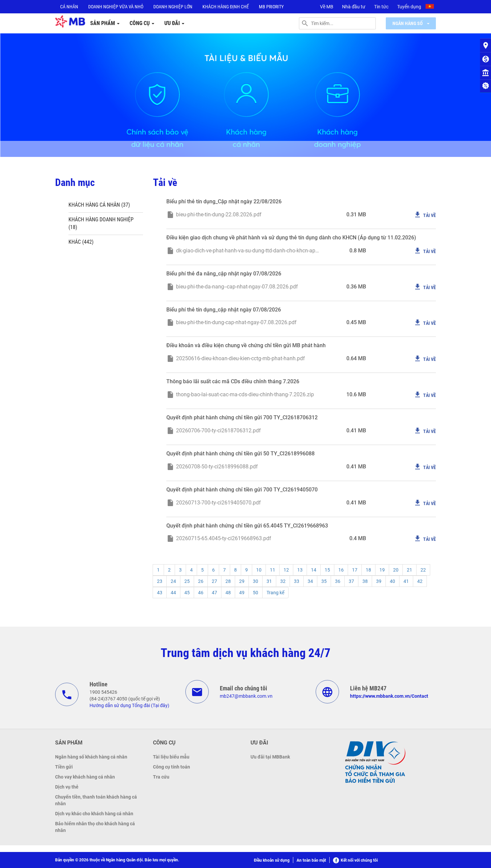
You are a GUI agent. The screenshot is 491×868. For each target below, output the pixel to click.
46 (200, 592)
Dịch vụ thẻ (66, 787)
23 (159, 581)
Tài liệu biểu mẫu (171, 757)
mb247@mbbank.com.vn (246, 696)
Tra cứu (161, 777)
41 (406, 581)
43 (159, 592)
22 (423, 570)
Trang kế (275, 592)
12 (286, 570)
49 (241, 592)
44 (173, 592)
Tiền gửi (64, 767)
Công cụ (140, 23)
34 (310, 581)
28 (228, 581)
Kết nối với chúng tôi (359, 860)
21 (409, 570)
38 (365, 581)
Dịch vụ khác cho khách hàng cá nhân (94, 813)
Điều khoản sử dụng (272, 860)
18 (368, 570)
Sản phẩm (103, 23)
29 (241, 581)
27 (214, 581)
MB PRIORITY (271, 6)
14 (313, 570)
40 (392, 581)
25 (187, 581)
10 (259, 570)
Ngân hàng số (408, 23)
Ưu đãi (172, 23)
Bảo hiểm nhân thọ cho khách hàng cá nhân (95, 827)
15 (327, 570)
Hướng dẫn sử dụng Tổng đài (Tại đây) (129, 705)
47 (214, 592)
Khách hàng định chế (225, 6)
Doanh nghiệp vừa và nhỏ (115, 6)
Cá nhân (69, 6)
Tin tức (381, 6)
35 (324, 581)
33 (296, 581)
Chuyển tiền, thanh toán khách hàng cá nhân (96, 800)
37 (351, 581)
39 (378, 581)
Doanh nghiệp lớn (172, 6)
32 (283, 581)
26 (200, 581)
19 (382, 570)
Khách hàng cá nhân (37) (99, 205)
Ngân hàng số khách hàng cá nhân (91, 757)
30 (255, 581)
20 (395, 570)
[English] (431, 7)
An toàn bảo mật (311, 860)
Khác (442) (81, 242)
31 (269, 581)
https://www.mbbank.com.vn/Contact (389, 696)
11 (272, 570)
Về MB (326, 6)
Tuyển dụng (409, 6)
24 (173, 581)
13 (300, 570)
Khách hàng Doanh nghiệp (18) (101, 223)
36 (337, 581)
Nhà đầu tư (353, 6)
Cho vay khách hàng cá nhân (85, 777)
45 (187, 592)
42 (420, 581)
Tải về (425, 215)
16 (341, 570)
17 (354, 570)
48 (228, 592)
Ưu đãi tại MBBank (270, 757)
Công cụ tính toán (171, 767)
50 (255, 592)
